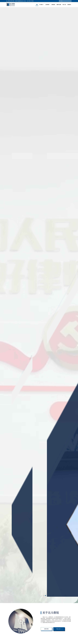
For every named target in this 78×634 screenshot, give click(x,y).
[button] (45, 595)
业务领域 (47, 4)
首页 (37, 4)
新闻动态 (53, 4)
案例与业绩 (59, 4)
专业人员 (64, 4)
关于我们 (41, 4)
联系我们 (69, 4)
